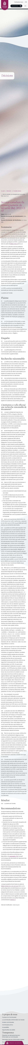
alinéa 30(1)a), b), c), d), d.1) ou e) (9, 886)
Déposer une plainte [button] (15, 1043)
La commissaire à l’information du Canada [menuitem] (13, 1019)
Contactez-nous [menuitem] (18, 2)
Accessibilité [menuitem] (5, 1027)
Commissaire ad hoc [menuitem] (7, 1025)
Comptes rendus (17, 191)
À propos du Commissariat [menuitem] (9, 1017)
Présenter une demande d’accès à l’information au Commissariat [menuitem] (11, 1036)
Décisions (9, 191)
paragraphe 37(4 (13, 856)
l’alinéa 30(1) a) (14, 244)
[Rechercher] (20, 6)
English (26, 2)
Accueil (3, 191)
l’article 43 (13, 899)
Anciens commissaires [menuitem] (8, 1022)
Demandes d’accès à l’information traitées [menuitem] (13, 1039)
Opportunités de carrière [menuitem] (8, 1030)
